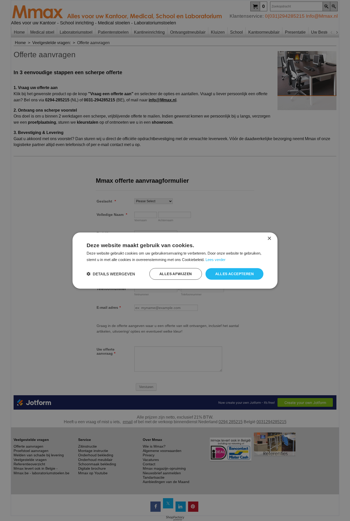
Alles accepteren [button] (234, 274)
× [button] (269, 238)
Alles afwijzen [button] (175, 274)
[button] (111, 274)
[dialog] (175, 261)
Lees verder (215, 259)
